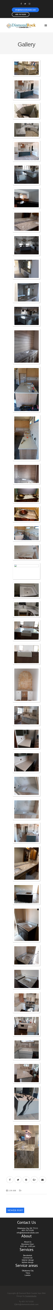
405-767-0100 (20, 14)
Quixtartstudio (30, 1296)
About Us (27, 1242)
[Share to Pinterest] (26, 1180)
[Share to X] (18, 1180)
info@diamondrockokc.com (25, 10)
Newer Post (15, 1210)
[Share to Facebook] (10, 1180)
